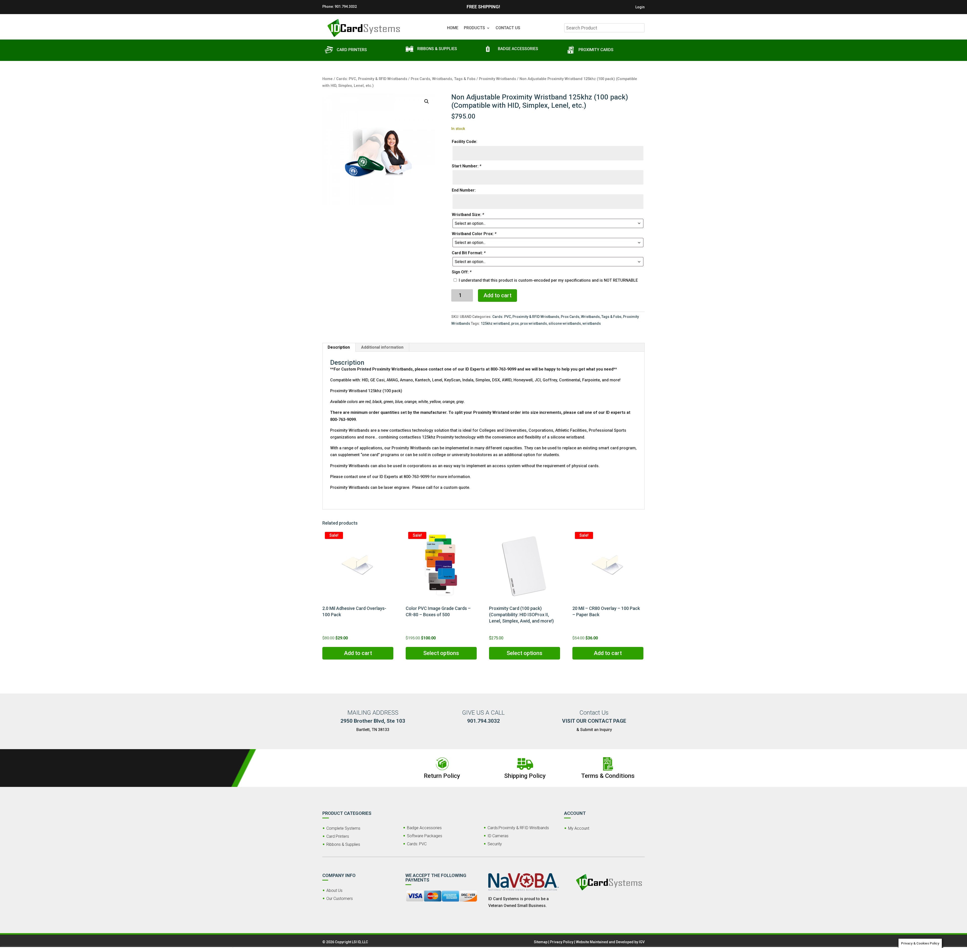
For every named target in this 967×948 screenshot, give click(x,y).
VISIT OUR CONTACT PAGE (594, 721)
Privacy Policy (561, 942)
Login (640, 7)
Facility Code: (464, 141)
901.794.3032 (346, 7)
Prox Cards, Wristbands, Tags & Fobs (443, 79)
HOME (452, 28)
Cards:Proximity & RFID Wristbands (518, 827)
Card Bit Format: (469, 252)
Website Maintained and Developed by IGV (610, 942)
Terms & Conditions (608, 775)
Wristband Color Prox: (474, 233)
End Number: (464, 190)
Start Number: (466, 166)
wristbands (591, 323)
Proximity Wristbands (497, 79)
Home (327, 79)
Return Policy (442, 775)
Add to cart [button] (358, 653)
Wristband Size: (468, 214)
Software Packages (424, 835)
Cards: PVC (417, 844)
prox (515, 323)
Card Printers (337, 836)
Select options (441, 653)
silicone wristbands (564, 323)
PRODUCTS (474, 28)
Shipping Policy (525, 775)
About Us (334, 890)
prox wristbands (533, 323)
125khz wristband (495, 323)
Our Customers (339, 898)
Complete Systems (343, 828)
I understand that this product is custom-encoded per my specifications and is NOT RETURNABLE (548, 280)
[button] (426, 101)
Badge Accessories (424, 827)
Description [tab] (339, 347)
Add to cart (497, 295)
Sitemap (540, 942)
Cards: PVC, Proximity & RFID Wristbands (371, 79)
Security (495, 844)
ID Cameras (498, 835)
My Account (578, 828)
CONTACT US (508, 28)
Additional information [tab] (382, 347)
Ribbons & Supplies (343, 844)
